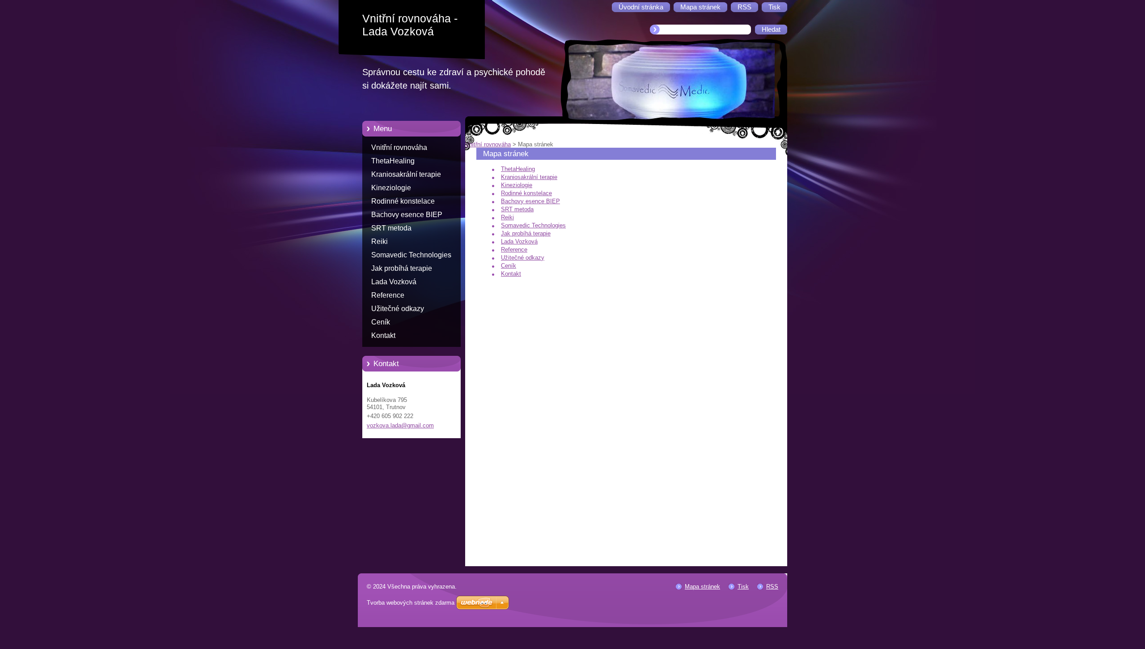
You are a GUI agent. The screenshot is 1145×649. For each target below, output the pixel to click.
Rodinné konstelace (403, 201)
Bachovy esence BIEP (406, 214)
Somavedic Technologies (411, 255)
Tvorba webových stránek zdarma (410, 602)
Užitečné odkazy (397, 308)
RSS (772, 586)
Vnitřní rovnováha (399, 147)
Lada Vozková (393, 282)
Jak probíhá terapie (401, 268)
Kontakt (383, 335)
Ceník (380, 322)
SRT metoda (391, 228)
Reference (387, 295)
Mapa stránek (702, 586)
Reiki (379, 241)
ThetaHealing (393, 161)
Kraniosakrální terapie (406, 174)
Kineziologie (391, 188)
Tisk (743, 586)
